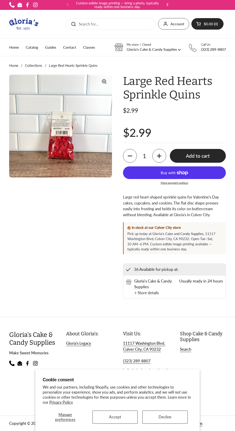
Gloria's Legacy (78, 343)
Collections (33, 65)
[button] (207, 24)
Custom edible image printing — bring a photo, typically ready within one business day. (117, 5)
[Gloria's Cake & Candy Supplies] (24, 24)
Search (185, 349)
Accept (115, 416)
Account (177, 24)
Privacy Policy (61, 402)
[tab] (146, 293)
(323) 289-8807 (137, 360)
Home (13, 65)
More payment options (174, 183)
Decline (165, 416)
